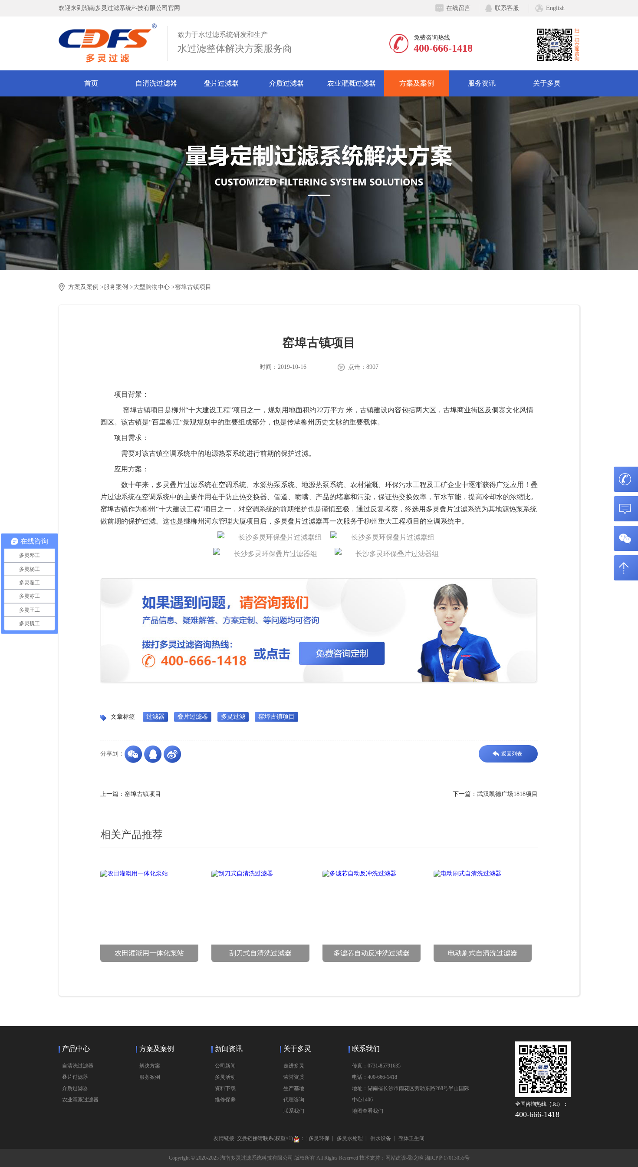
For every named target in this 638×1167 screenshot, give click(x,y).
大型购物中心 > (154, 287)
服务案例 (149, 1077)
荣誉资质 (293, 1077)
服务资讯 (482, 83)
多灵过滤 (233, 716)
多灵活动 (225, 1077)
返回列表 (511, 754)
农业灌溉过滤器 (351, 83)
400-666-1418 (443, 48)
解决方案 (149, 1066)
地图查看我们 (367, 1111)
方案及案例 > (86, 287)
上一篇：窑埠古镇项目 (130, 794)
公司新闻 (225, 1066)
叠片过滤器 (221, 83)
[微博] (173, 754)
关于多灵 (547, 83)
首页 (91, 83)
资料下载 (225, 1088)
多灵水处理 (350, 1138)
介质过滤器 (286, 83)
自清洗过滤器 (156, 83)
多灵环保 (319, 1138)
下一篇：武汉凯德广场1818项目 (495, 794)
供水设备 (380, 1138)
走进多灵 (293, 1066)
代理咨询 (293, 1100)
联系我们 (293, 1111)
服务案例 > (118, 287)
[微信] (134, 754)
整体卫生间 (411, 1138)
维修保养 (225, 1100)
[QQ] (154, 754)
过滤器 (155, 716)
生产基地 (293, 1088)
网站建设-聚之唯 (404, 1158)
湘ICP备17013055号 (447, 1158)
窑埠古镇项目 (193, 287)
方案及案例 (416, 83)
